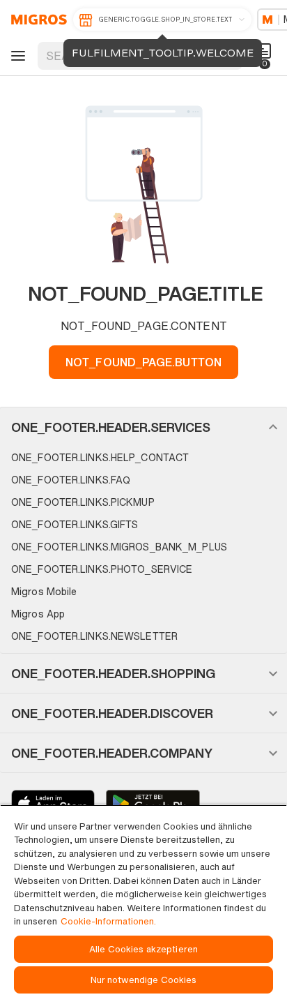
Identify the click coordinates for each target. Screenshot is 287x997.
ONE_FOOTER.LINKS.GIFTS (74, 524)
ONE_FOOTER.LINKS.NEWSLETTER (94, 636)
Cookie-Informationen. (108, 921)
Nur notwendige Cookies (144, 980)
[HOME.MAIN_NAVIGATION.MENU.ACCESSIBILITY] (16, 56)
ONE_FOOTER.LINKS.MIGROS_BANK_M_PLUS (119, 546)
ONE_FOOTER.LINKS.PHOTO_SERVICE (101, 569)
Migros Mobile (44, 591)
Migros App (38, 613)
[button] (143, 427)
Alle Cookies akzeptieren (143, 949)
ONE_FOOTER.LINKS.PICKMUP (83, 502)
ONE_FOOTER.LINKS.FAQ (70, 479)
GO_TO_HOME (37, 19)
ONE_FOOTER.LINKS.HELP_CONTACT (100, 457)
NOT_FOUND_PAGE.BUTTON (143, 362)
